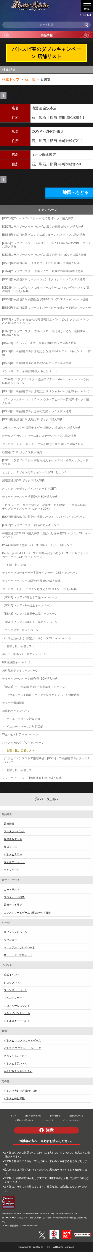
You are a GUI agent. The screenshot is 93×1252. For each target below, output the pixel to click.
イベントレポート (14, 997)
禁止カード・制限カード (18, 955)
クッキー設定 (48, 1120)
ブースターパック (14, 831)
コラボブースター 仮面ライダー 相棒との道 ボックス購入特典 (41, 427)
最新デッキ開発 (13, 904)
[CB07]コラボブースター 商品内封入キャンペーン (33, 525)
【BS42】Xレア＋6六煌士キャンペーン (27, 605)
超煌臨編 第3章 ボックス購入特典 (23, 480)
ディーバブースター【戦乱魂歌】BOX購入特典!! (32, 778)
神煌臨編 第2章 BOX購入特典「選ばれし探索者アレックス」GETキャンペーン (46, 535)
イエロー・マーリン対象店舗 (24, 726)
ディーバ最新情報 (13, 702)
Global (87, 15)
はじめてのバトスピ (33, 1116)
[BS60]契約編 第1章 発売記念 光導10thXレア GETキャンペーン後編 (45, 299)
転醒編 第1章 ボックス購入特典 (22, 452)
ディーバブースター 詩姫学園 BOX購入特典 (30, 678)
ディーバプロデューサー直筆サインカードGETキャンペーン (40, 572)
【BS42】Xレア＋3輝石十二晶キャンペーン (30, 613)
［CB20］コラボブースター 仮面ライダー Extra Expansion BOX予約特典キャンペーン (45, 381)
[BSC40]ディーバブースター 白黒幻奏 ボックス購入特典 (38, 218)
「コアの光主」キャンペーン (20, 630)
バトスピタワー (13, 854)
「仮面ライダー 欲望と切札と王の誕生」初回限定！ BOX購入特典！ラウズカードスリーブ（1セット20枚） (45, 506)
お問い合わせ (55, 1116)
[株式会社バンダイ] (66, 1231)
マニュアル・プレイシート (19, 947)
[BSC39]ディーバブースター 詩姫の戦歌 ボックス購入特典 (39, 343)
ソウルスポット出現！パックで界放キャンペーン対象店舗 (43, 695)
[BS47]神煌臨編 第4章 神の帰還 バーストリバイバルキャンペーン (43, 516)
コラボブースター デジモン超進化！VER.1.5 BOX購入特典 (39, 589)
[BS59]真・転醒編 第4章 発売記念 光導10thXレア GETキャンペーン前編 (46, 353)
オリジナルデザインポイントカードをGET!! (30, 488)
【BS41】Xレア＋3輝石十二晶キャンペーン (30, 622)
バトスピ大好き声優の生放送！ (22, 1090)
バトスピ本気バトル (15, 1063)
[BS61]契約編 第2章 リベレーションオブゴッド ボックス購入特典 (43, 279)
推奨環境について (76, 1116)
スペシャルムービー (15, 1055)
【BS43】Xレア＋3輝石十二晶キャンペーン (30, 597)
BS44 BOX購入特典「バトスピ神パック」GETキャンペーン (40, 545)
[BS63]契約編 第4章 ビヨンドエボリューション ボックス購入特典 (43, 234)
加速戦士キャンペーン (16, 710)
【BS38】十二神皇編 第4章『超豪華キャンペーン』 (35, 687)
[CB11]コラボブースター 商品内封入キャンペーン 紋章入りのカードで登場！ (45, 462)
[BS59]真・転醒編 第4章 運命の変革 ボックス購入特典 (36, 363)
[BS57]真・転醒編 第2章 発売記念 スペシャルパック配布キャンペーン (46, 391)
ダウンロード (11, 939)
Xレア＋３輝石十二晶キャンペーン (24, 654)
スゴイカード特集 (14, 897)
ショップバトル (13, 982)
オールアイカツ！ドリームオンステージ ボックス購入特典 (39, 435)
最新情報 (9, 823)
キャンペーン (47, 209)
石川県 (30, 79)
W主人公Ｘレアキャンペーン (20, 734)
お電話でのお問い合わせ (24, 1120)
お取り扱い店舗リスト (20, 565)
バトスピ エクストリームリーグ (22, 1048)
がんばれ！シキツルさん (18, 1071)
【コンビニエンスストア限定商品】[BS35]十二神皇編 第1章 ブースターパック (46, 760)
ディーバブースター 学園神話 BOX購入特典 (30, 496)
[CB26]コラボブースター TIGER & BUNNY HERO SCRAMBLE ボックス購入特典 (46, 244)
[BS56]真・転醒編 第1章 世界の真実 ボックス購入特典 (36, 411)
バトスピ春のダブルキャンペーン (23, 742)
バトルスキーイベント (17, 1020)
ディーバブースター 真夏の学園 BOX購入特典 (31, 580)
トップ (13, 1116)
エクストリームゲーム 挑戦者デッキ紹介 (27, 912)
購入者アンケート (14, 862)
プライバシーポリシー (71, 1120)
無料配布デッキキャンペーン (20, 670)
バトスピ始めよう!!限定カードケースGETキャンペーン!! (37, 638)
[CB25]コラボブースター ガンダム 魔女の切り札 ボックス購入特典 (44, 254)
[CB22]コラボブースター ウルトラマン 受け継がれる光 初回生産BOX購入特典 (44, 333)
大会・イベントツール (17, 1013)
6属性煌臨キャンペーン (17, 662)
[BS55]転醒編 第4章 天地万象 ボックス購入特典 (32, 419)
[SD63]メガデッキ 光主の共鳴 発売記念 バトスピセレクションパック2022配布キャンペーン (45, 321)
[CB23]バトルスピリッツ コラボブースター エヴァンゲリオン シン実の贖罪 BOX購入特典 (45, 289)
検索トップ (10, 79)
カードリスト (11, 889)
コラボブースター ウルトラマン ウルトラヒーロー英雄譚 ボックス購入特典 (45, 401)
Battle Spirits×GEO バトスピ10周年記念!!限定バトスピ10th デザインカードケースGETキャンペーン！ (45, 555)
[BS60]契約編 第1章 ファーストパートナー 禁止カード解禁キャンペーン (46, 309)
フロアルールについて (17, 1005)
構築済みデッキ (13, 839)
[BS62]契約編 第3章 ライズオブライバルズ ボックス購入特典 (41, 263)
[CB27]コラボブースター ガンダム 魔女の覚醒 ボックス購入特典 (43, 226)
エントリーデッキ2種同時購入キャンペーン (29, 371)
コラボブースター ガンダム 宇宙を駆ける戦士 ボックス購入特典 (42, 444)
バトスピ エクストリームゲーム (22, 1040)
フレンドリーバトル (15, 990)
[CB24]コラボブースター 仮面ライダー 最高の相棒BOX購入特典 (42, 271)
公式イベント (11, 974)
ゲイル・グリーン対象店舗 (23, 719)
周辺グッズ (10, 846)
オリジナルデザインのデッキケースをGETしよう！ (34, 472)
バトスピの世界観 (14, 1098)
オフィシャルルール (15, 932)
